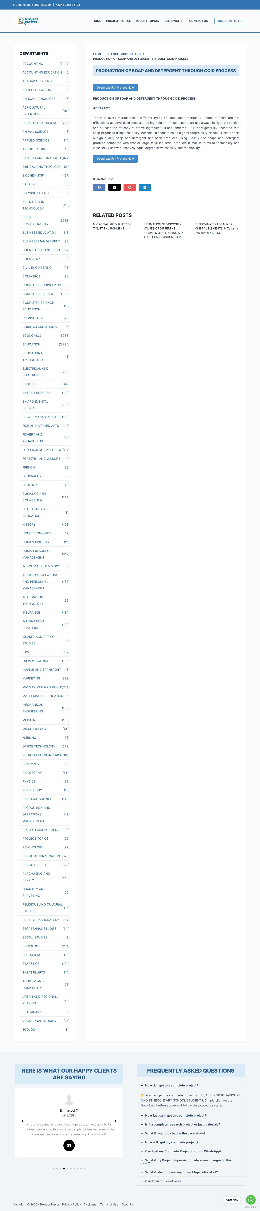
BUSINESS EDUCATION (39, 232)
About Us (127, 1204)
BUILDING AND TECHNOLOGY (33, 205)
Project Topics (50, 1204)
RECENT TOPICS (147, 21)
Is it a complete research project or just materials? (182, 1124)
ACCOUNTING (32, 64)
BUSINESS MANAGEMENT (41, 241)
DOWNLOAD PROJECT (230, 20)
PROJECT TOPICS (118, 21)
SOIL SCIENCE (32, 955)
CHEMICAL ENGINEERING (41, 250)
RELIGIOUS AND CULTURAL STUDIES (42, 907)
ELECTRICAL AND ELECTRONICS (35, 372)
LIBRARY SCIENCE (35, 661)
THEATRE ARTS (33, 972)
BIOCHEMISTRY (33, 175)
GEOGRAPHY (31, 476)
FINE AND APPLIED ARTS (40, 426)
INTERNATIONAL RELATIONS (34, 624)
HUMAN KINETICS (35, 542)
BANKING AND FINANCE (40, 158)
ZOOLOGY (29, 1029)
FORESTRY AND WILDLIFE (41, 458)
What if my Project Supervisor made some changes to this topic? (186, 1161)
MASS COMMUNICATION (40, 687)
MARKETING (31, 678)
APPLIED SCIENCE (35, 140)
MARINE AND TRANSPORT (41, 669)
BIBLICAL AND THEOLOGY (41, 167)
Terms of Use (109, 1204)
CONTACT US (198, 21)
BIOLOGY (29, 184)
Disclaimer (90, 1204)
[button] (53, 1168)
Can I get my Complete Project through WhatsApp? (183, 1151)
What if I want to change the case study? (175, 1133)
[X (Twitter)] (114, 187)
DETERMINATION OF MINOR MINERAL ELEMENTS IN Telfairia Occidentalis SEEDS (216, 228)
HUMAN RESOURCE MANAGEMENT (36, 554)
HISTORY (29, 524)
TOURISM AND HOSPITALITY (33, 984)
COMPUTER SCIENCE (38, 294)
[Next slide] (115, 1121)
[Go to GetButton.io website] (251, 1207)
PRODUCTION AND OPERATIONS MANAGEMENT (36, 814)
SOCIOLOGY (31, 946)
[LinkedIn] (145, 187)
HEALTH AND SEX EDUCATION (35, 512)
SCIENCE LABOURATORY (40, 920)
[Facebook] (99, 187)
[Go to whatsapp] (251, 1200)
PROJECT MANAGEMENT (40, 830)
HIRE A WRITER (173, 21)
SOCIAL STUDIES (34, 937)
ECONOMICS (31, 335)
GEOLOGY (29, 485)
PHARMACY (31, 764)
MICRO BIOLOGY (34, 729)
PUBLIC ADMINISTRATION (41, 856)
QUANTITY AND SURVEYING (34, 892)
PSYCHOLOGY (32, 847)
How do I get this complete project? (171, 1085)
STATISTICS (30, 964)
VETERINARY (31, 1012)
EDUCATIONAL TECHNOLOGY (33, 356)
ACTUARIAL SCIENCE (38, 81)
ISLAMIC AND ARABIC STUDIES (38, 640)
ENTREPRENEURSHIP (37, 393)
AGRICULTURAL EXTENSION (33, 111)
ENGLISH (29, 384)
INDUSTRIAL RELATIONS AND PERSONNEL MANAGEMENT (40, 581)
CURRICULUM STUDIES (39, 327)
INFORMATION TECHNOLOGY (33, 600)
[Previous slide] (22, 1121)
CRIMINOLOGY (33, 318)
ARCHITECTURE (34, 149)
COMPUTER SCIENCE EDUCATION (38, 306)
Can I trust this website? (163, 1181)
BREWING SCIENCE (36, 193)
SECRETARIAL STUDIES (39, 928)
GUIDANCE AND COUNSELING (34, 497)
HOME (97, 21)
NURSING (29, 737)
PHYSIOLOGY (32, 790)
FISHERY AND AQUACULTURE (33, 437)
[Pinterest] (130, 187)
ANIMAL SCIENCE (35, 131)
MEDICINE (29, 720)
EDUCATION (31, 344)
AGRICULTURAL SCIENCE (40, 123)
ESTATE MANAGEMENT (39, 417)
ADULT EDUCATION (36, 90)
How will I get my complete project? (171, 1142)
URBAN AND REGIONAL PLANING (39, 1000)
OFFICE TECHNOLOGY (38, 746)
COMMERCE (31, 276)
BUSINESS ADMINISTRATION (35, 220)
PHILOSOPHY (32, 773)
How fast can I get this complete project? (175, 1115)
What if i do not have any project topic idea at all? (181, 1172)
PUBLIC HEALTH (34, 865)
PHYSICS (29, 781)
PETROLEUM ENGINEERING (42, 755)
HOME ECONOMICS (36, 533)
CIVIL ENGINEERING (37, 267)
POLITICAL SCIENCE (37, 799)
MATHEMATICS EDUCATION (42, 696)
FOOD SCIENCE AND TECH (42, 450)
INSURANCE (31, 612)
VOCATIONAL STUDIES (39, 1021)
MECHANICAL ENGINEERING (32, 708)
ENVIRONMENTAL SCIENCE (35, 405)
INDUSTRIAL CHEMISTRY (40, 566)
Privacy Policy (71, 1204)
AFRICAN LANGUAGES (38, 99)
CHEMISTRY (31, 259)
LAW (25, 652)
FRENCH (28, 467)
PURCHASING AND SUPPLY (36, 877)
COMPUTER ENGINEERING (41, 285)
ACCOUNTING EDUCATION (42, 72)
